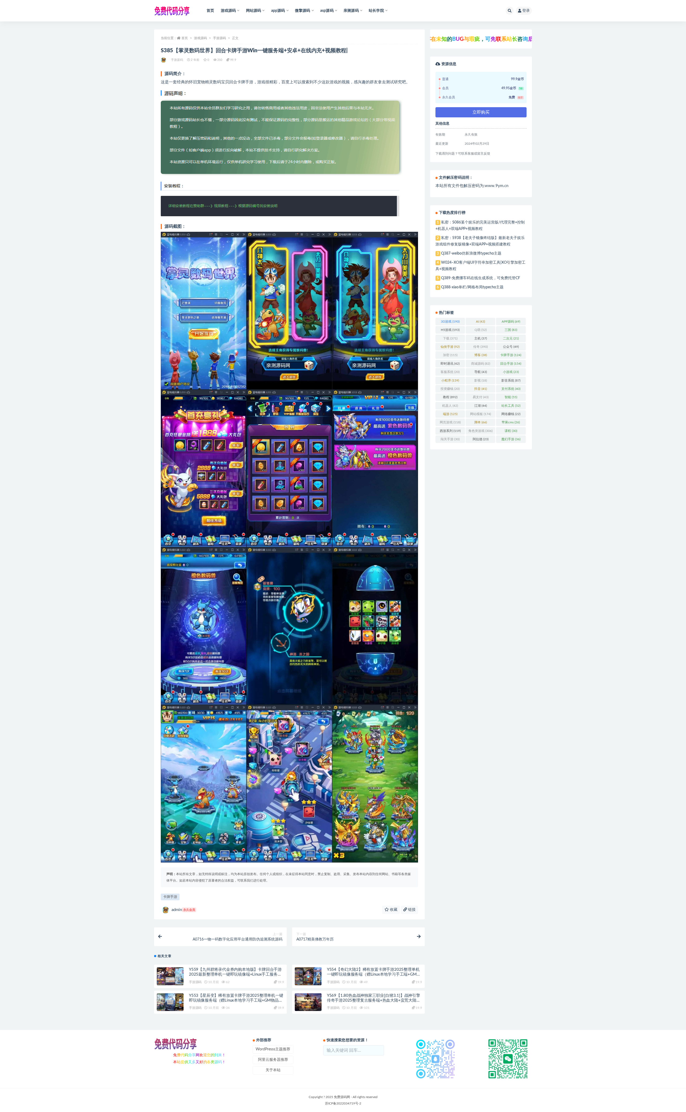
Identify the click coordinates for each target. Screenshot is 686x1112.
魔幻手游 (510, 439)
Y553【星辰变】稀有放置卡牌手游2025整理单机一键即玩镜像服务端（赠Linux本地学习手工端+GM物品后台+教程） (236, 1000)
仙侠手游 (450, 346)
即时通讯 (450, 363)
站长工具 (510, 405)
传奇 (480, 346)
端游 (450, 414)
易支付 (481, 397)
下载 (450, 338)
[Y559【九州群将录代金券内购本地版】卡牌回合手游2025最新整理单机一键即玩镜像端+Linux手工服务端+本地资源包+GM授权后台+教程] (170, 976)
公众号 (511, 346)
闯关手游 (450, 439)
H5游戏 (450, 329)
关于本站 (273, 1070)
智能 (511, 397)
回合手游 (510, 363)
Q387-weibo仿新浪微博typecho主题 (471, 253)
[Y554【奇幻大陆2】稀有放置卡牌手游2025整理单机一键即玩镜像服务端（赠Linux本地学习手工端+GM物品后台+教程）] (308, 976)
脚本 (480, 422)
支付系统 (510, 388)
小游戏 (511, 372)
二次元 (511, 338)
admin (183, 910)
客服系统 (450, 372)
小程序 (450, 380)
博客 (480, 355)
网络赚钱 (510, 414)
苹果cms (511, 422)
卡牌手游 (170, 897)
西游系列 (450, 430)
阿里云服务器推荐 (273, 1060)
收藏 (393, 910)
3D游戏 (450, 321)
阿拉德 (481, 439)
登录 (526, 11)
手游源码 (219, 38)
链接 (411, 910)
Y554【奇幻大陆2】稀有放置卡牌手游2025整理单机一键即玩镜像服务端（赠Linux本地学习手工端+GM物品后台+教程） (374, 974)
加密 (450, 355)
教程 (450, 397)
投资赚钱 (450, 388)
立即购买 (481, 112)
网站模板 (480, 414)
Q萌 (481, 329)
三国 (511, 329)
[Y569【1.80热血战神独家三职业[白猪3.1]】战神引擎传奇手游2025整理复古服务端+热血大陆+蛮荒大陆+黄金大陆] (308, 1002)
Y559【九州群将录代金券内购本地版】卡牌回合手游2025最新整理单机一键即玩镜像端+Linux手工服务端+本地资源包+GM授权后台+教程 (235, 974)
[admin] (164, 60)
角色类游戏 (480, 430)
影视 (480, 380)
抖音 (480, 388)
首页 (210, 11)
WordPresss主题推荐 (273, 1049)
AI (480, 321)
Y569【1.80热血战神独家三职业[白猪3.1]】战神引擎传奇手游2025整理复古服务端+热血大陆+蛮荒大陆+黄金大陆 (373, 1000)
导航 (480, 372)
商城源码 (480, 363)
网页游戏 (450, 422)
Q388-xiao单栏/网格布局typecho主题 (472, 287)
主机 (480, 338)
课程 (511, 430)
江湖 (480, 405)
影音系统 (510, 380)
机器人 (450, 405)
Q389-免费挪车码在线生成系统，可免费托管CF (480, 278)
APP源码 (511, 321)
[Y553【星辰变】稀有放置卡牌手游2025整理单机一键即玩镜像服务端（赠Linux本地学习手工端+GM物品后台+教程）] (170, 1002)
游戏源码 (200, 38)
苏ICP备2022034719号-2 (343, 1103)
